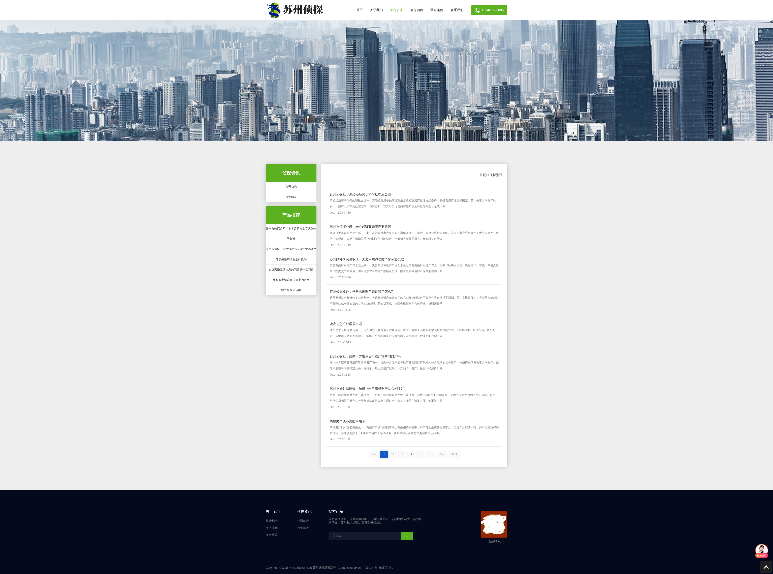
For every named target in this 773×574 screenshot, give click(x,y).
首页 (359, 10)
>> (441, 454)
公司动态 (291, 186)
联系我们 (457, 10)
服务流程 (272, 528)
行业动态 (291, 196)
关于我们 (376, 10)
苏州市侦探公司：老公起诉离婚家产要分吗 (360, 226)
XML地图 (371, 567)
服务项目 (416, 10)
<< (373, 454)
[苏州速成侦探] (296, 10)
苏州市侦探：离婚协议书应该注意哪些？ (291, 249)
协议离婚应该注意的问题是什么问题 (291, 269)
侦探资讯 (396, 10)
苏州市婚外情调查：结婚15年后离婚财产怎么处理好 (367, 388)
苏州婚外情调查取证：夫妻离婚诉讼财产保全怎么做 (367, 259)
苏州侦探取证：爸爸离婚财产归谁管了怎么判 (362, 291)
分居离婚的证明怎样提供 (291, 259)
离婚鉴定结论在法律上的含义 (291, 279)
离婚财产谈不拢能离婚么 (347, 421)
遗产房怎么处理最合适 (346, 324)
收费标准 (272, 520)
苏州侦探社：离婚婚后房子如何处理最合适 (360, 194)
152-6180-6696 (492, 10)
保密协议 (272, 535)
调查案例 (436, 10)
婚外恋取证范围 (291, 290)
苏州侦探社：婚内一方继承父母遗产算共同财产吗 (365, 356)
